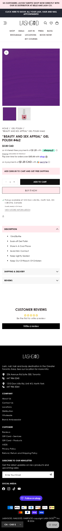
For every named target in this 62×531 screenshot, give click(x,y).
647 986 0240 (13, 378)
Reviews (6, 432)
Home (5, 128)
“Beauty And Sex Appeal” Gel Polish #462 (23, 131)
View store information (17, 210)
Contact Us (7, 402)
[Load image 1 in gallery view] (9, 114)
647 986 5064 (13, 386)
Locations (7, 407)
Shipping (5, 154)
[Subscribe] (51, 474)
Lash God (49, 518)
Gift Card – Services (11, 436)
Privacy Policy (9, 448)
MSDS (4, 444)
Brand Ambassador (11, 419)
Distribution (7, 411)
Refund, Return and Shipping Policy (19, 453)
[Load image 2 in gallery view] (24, 114)
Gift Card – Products (12, 440)
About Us (6, 398)
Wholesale (7, 415)
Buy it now (31, 190)
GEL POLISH (16, 128)
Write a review (31, 326)
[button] (45, 23)
